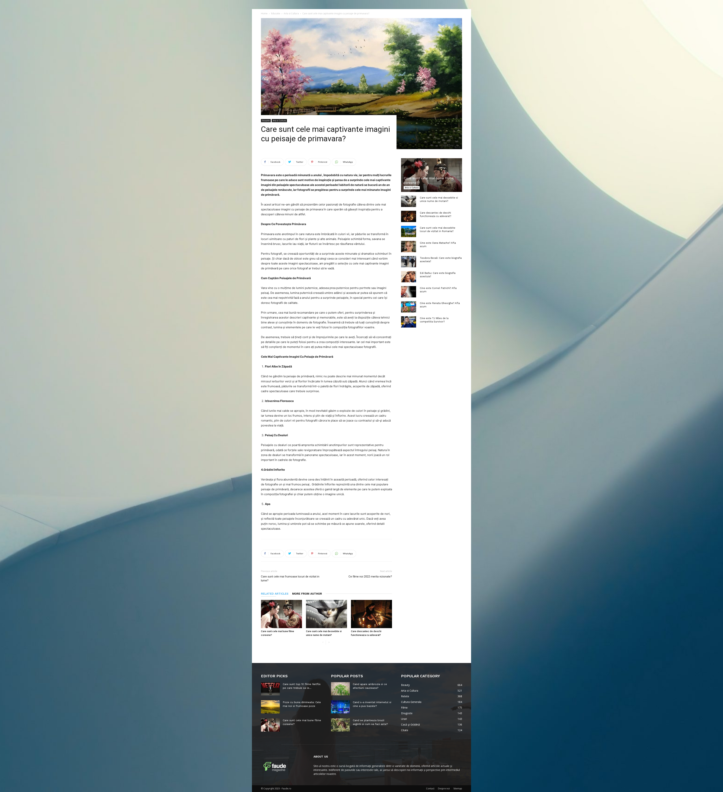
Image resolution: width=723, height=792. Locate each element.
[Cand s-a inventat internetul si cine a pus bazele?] (340, 706)
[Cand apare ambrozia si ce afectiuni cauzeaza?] (340, 688)
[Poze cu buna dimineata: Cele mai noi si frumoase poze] (270, 706)
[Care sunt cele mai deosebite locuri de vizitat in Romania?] (408, 231)
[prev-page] (322, 642)
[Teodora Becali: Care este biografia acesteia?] (408, 261)
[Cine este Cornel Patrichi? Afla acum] (408, 291)
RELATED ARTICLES (274, 593)
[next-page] (328, 642)
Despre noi (444, 788)
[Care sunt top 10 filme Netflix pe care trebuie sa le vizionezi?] (270, 688)
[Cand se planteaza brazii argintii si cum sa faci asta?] (340, 725)
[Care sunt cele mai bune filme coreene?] (281, 614)
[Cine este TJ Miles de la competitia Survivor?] (408, 322)
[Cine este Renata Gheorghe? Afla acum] (408, 306)
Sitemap (457, 788)
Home (264, 13)
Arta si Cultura (291, 13)
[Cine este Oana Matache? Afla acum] (408, 246)
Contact (430, 788)
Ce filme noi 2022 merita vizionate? (370, 576)
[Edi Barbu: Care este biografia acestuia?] (408, 276)
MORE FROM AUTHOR (307, 593)
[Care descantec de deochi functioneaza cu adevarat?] (371, 614)
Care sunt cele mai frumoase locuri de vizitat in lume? (290, 578)
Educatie (275, 13)
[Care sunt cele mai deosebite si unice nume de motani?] (326, 614)
